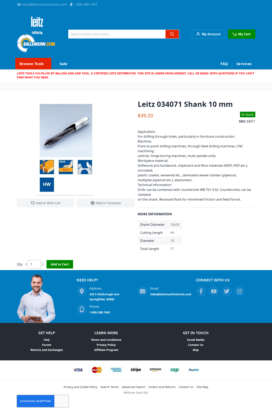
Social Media (195, 340)
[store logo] (36, 34)
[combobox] (123, 34)
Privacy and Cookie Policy (80, 387)
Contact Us (195, 345)
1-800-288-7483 (85, 4)
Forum (46, 345)
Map (196, 350)
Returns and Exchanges (46, 350)
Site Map (202, 387)
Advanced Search (133, 387)
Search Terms (109, 387)
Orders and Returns (162, 387)
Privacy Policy (106, 345)
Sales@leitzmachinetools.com (44, 4)
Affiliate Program (106, 350)
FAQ (47, 340)
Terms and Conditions (106, 340)
